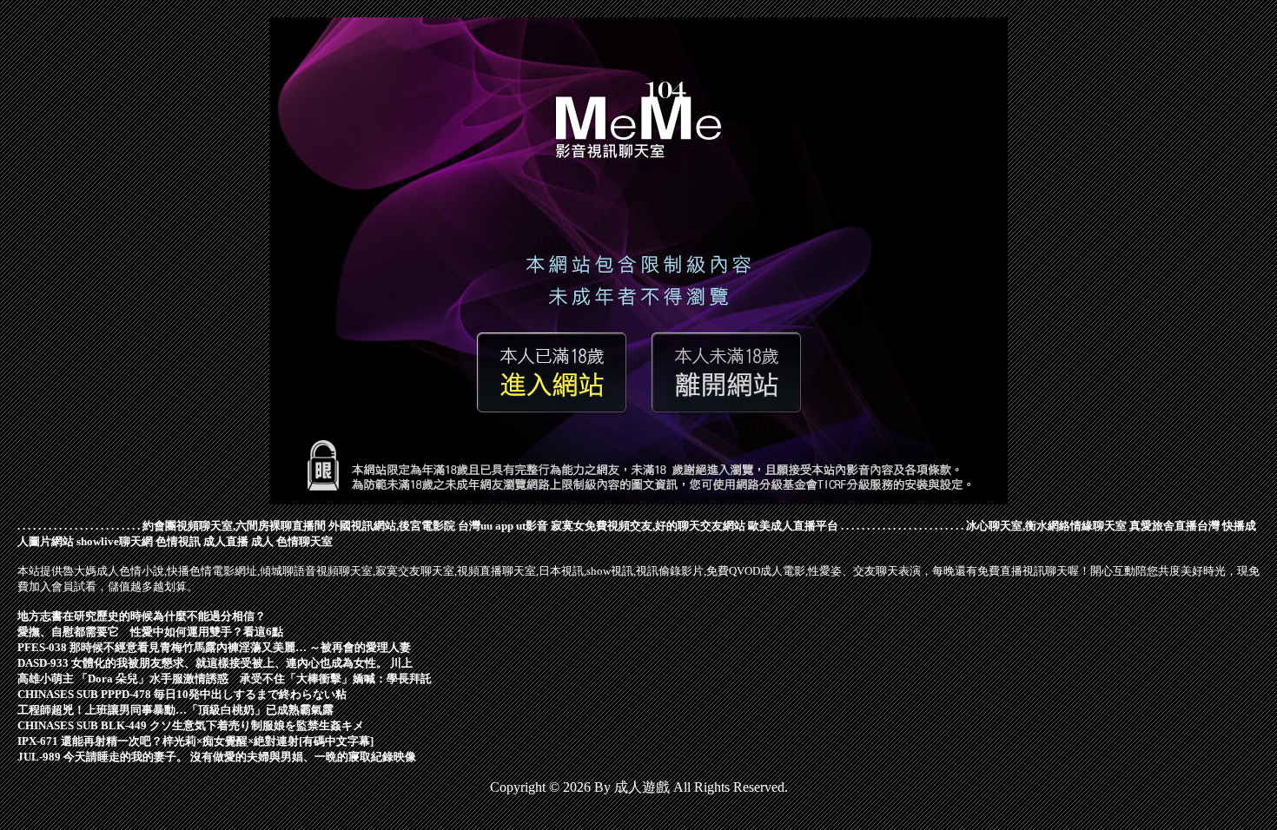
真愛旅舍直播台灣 (1174, 525)
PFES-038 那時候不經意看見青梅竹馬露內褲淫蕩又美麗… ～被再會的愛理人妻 (214, 647)
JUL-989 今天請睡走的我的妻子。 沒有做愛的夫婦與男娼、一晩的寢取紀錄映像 (216, 756)
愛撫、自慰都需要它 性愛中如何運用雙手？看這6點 (150, 631)
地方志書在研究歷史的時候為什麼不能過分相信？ (141, 615)
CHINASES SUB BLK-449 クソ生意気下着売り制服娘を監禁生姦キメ (190, 725)
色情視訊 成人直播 (201, 541)
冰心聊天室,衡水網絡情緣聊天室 (1046, 525)
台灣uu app (485, 525)
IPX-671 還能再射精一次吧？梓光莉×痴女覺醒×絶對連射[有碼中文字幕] (195, 741)
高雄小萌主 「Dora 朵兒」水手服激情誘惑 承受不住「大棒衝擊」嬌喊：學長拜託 (224, 678)
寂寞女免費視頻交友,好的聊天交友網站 (648, 525)
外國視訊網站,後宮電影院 (391, 525)
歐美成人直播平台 (793, 525)
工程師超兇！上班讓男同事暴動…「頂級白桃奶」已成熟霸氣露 (175, 709)
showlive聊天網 (114, 541)
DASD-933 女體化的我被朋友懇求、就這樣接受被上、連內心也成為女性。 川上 (215, 662)
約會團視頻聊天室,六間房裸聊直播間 (234, 525)
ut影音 (532, 525)
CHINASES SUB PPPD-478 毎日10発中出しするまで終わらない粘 (182, 694)
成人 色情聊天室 (292, 541)
